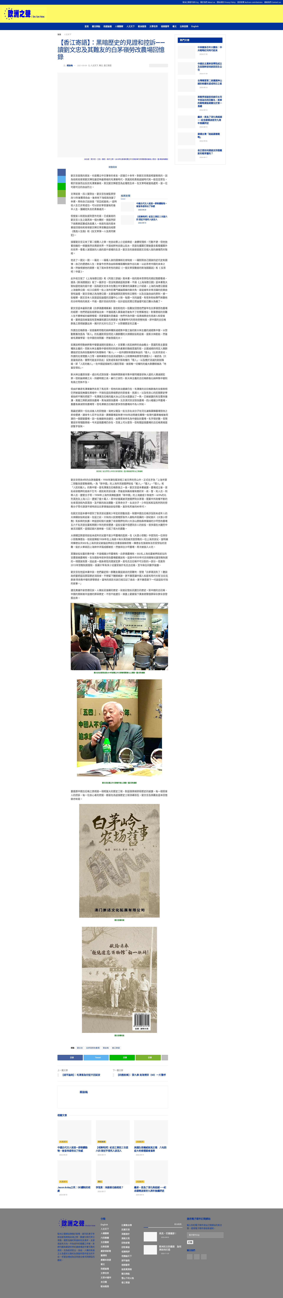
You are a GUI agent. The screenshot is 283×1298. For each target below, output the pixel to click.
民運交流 (125, 1229)
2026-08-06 (203, 141)
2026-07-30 (203, 54)
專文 (174, 26)
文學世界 (153, 26)
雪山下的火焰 (127, 1278)
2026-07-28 (203, 74)
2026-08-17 (101, 1192)
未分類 (104, 1282)
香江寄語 (107, 65)
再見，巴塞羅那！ (168, 1233)
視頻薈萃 (165, 26)
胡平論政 (125, 1260)
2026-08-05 (165, 1237)
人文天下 (130, 26)
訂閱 (190, 1242)
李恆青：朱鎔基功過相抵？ (110, 1187)
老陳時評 (125, 1251)
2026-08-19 (142, 223)
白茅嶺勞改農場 (93, 1048)
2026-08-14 (139, 1195)
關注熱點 (96, 26)
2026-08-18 (63, 1195)
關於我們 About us (207, 2)
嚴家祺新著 (106, 1251)
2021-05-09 (82, 65)
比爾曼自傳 (126, 1225)
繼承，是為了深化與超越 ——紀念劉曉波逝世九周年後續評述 (210, 120)
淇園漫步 (125, 1234)
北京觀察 (105, 1242)
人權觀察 (119, 26)
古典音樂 (184, 26)
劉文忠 (80, 1048)
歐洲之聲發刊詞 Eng (191, 2)
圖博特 (104, 1255)
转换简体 (113, 167)
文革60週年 (106, 1277)
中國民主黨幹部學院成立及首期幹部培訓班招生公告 (210, 66)
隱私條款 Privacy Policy (226, 2)
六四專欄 (105, 1238)
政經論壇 (107, 26)
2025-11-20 (165, 1254)
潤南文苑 (125, 1238)
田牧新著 (125, 1243)
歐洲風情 (142, 26)
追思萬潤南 (126, 1269)
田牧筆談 (125, 1247)
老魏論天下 (126, 1256)
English (195, 26)
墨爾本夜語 (106, 1260)
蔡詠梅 (70, 65)
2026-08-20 (142, 210)
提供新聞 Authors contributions (250, 2)
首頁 (87, 26)
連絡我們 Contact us (272, 2)
